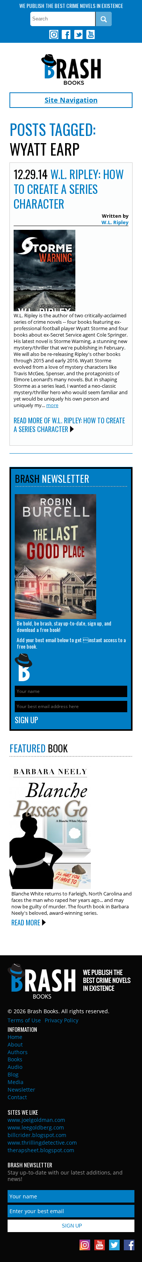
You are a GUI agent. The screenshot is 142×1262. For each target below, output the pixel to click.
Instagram (53, 34)
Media (15, 1082)
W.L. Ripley (114, 222)
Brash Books (71, 69)
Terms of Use (24, 1020)
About (15, 1044)
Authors (18, 1052)
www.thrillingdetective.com (42, 1142)
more (52, 405)
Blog (13, 1074)
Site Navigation (71, 100)
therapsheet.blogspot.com (41, 1150)
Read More (25, 922)
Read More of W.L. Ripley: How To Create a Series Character (69, 424)
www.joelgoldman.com (36, 1119)
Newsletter (21, 1089)
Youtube (90, 34)
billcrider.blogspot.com (37, 1135)
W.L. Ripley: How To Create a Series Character (69, 188)
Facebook (65, 34)
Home (15, 1036)
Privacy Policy (61, 1020)
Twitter (78, 34)
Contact (17, 1097)
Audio (15, 1066)
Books (15, 1059)
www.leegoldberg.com (36, 1127)
